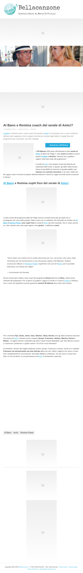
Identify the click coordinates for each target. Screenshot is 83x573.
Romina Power (15, 223)
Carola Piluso (23, 129)
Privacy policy (63, 567)
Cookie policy (73, 567)
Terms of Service (32, 569)
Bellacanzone (39, 8)
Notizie (33, 129)
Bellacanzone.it (23, 567)
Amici (46, 133)
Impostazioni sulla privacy (47, 569)
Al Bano (6, 133)
